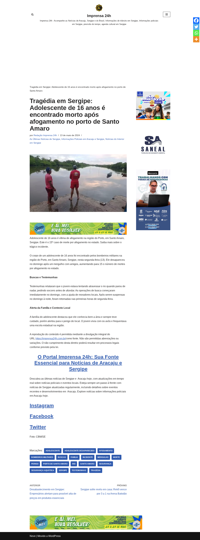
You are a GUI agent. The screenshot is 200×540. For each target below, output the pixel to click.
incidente (88, 457)
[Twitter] (196, 27)
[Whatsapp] (196, 33)
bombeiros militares (42, 457)
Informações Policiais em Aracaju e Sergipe (82, 139)
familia (74, 457)
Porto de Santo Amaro (55, 464)
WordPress (54, 536)
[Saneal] (153, 161)
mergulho (103, 457)
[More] (196, 39)
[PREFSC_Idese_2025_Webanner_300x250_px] (153, 119)
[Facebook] (196, 20)
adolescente (53, 451)
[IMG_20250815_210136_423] (153, 229)
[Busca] (32, 14)
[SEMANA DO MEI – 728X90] (78, 234)
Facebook (41, 416)
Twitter (38, 427)
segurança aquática (42, 470)
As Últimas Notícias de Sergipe (45, 139)
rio (73, 464)
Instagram (42, 405)
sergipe (63, 470)
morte (116, 457)
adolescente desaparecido (79, 451)
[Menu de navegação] (166, 14)
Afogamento (105, 451)
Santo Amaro (87, 464)
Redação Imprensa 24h (45, 135)
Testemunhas (79, 470)
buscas (62, 457)
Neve (33, 536)
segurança (105, 464)
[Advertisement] (100, 52)
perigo (34, 464)
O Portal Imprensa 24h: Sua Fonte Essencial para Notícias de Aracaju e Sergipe (78, 363)
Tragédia (96, 470)
